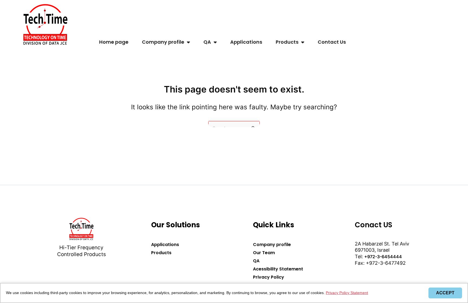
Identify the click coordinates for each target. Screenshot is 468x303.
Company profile (163, 42)
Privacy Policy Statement (347, 293)
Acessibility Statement (278, 269)
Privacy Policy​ (268, 277)
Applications (246, 42)
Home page (113, 42)
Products (287, 42)
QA (207, 42)
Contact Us (332, 42)
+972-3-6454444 (383, 256)
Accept (445, 293)
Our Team (264, 253)
